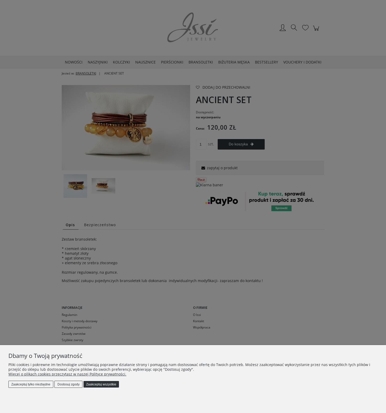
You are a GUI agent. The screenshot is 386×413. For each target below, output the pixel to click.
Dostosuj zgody (69, 384)
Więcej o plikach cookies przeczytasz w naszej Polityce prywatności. (67, 374)
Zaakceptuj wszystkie (101, 384)
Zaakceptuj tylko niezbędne (30, 384)
